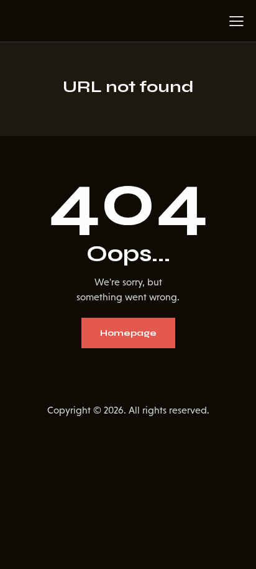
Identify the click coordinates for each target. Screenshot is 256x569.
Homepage (128, 333)
